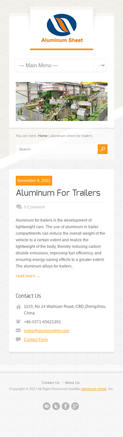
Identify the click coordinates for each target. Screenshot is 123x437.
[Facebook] (66, 407)
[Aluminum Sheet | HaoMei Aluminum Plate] (61, 42)
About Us (72, 383)
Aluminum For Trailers (58, 193)
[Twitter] (56, 407)
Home (43, 136)
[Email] (47, 407)
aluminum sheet (93, 389)
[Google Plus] (75, 407)
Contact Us (51, 383)
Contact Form (36, 339)
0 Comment (34, 207)
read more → (28, 276)
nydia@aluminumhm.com (47, 330)
